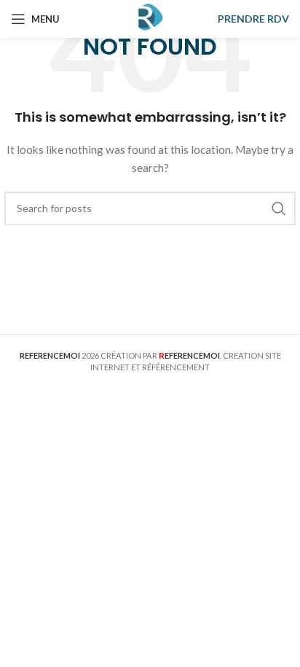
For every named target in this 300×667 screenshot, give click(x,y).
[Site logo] (150, 18)
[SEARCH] (279, 208)
